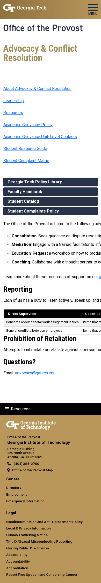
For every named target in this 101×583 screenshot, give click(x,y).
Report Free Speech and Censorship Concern (43, 574)
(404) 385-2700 (26, 463)
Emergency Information (25, 501)
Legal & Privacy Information (28, 528)
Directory (13, 488)
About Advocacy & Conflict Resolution (37, 88)
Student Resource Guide (25, 148)
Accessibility (16, 554)
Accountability (18, 561)
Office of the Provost (43, 28)
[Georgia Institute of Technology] (25, 7)
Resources (13, 112)
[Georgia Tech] (31, 424)
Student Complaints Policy (33, 211)
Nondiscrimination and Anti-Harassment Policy (44, 522)
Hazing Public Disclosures (27, 548)
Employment (16, 494)
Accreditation (17, 568)
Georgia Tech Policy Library (35, 181)
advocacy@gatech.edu (35, 372)
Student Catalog (23, 201)
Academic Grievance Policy (28, 124)
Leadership (13, 100)
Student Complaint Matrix (26, 160)
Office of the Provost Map (32, 470)
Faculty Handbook (25, 191)
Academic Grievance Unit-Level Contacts (40, 136)
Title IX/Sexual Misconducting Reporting (39, 541)
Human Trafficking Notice (27, 535)
